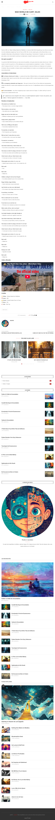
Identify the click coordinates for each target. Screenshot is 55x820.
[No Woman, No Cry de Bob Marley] (6, 782)
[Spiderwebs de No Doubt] (49, 465)
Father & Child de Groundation (10, 394)
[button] (3, 352)
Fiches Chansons (27, 380)
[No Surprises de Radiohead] (6, 764)
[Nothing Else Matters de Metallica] (6, 730)
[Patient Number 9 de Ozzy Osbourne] (49, 439)
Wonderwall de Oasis (17, 736)
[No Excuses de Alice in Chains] (49, 474)
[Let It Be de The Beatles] (6, 756)
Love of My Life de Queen (18, 788)
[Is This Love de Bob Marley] (49, 457)
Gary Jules (19, 6)
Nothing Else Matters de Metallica (21, 727)
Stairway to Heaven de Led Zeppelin (12, 721)
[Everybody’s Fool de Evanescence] (49, 413)
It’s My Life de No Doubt (14, 360)
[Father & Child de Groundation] (49, 396)
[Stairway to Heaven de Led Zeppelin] (27, 702)
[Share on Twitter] (33, 315)
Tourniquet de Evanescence (9, 446)
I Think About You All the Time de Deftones (13, 428)
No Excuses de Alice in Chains (10, 472)
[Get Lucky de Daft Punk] (6, 747)
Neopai (12, 320)
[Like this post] (30, 315)
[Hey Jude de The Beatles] (40, 349)
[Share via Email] (36, 315)
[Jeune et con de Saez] (6, 799)
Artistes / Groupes (10, 6)
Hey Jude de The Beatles (41, 360)
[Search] (52, 2)
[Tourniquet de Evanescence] (49, 448)
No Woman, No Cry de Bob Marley (21, 779)
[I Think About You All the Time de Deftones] (49, 431)
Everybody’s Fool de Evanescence (11, 411)
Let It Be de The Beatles (18, 753)
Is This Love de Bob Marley (9, 454)
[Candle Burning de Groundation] (49, 405)
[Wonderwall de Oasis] (6, 738)
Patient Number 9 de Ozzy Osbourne (11, 437)
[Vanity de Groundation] (49, 422)
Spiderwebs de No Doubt (8, 463)
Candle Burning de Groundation (10, 403)
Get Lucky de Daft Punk (18, 745)
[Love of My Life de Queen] (6, 790)
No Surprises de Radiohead (19, 762)
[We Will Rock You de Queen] (6, 773)
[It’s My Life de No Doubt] (14, 349)
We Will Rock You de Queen (19, 771)
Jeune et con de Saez (17, 797)
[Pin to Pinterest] (34, 315)
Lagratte (15, 814)
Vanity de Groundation (8, 420)
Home (3, 6)
